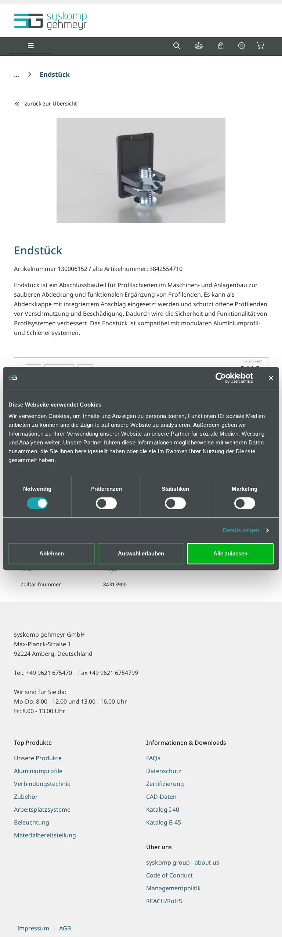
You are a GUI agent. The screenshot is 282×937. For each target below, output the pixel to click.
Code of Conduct (169, 875)
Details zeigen (241, 530)
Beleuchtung (31, 822)
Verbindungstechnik (42, 784)
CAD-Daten (161, 797)
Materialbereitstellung (45, 835)
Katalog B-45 (163, 822)
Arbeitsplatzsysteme (42, 809)
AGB (65, 928)
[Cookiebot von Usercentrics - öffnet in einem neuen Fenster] (221, 377)
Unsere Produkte (38, 758)
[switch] (106, 503)
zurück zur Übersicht (51, 103)
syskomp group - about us (182, 862)
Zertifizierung (165, 784)
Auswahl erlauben (141, 553)
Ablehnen (51, 553)
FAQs (153, 758)
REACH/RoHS (164, 901)
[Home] (17, 74)
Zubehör (26, 797)
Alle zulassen (230, 553)
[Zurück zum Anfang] (258, 919)
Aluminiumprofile (38, 771)
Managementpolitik (173, 888)
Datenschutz (163, 771)
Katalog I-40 (162, 809)
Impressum (33, 928)
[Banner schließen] (271, 377)
